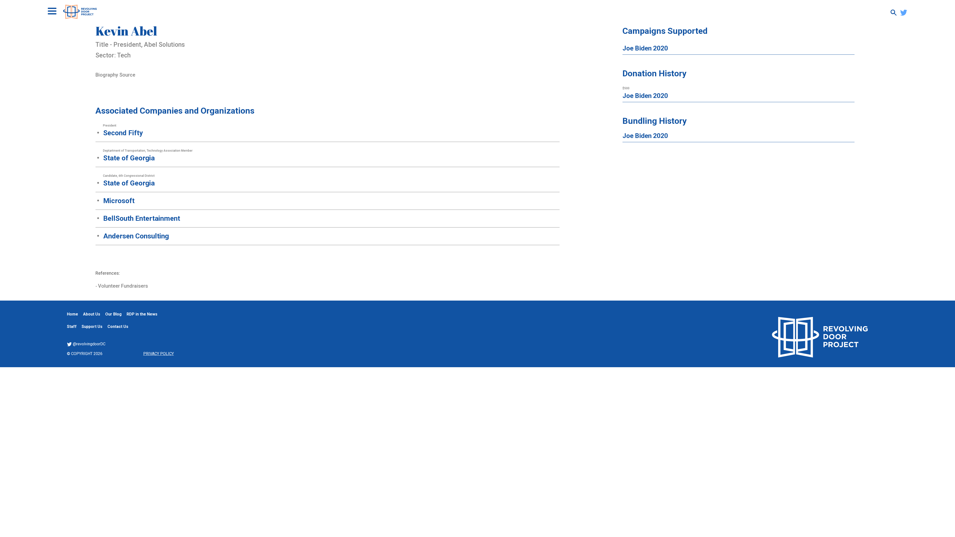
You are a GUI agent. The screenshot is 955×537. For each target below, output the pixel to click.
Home (72, 314)
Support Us (92, 326)
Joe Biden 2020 (645, 48)
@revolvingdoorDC (88, 344)
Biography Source (115, 75)
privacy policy (158, 353)
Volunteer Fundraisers (123, 286)
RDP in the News (142, 314)
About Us (91, 314)
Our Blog (113, 314)
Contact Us (117, 326)
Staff (72, 326)
